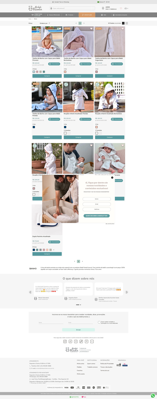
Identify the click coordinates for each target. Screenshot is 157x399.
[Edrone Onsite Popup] (78, 199)
